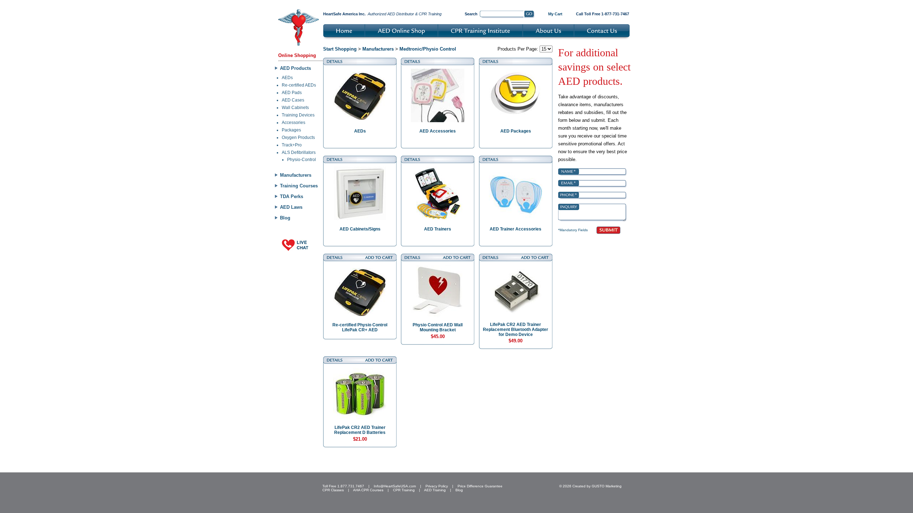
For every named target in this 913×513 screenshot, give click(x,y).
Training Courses (299, 185)
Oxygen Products (298, 137)
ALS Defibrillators (299, 152)
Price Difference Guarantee (480, 486)
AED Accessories (437, 131)
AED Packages (515, 131)
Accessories (293, 122)
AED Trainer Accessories (515, 229)
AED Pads (292, 92)
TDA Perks (291, 196)
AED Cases (293, 100)
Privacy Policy (436, 486)
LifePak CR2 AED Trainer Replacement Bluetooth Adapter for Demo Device (515, 329)
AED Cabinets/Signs (360, 229)
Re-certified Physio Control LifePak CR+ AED (359, 327)
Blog (285, 218)
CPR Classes (333, 490)
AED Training (435, 490)
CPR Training (404, 490)
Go (529, 15)
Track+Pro (292, 144)
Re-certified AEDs (299, 85)
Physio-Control (301, 159)
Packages (291, 130)
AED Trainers (437, 229)
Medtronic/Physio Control (427, 49)
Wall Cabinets (295, 107)
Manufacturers (295, 175)
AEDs (287, 77)
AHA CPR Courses (368, 490)
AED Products (295, 68)
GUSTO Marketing (607, 486)
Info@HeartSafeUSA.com (395, 486)
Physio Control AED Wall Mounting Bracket (438, 327)
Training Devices (298, 115)
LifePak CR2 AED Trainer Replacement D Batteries (360, 430)
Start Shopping (340, 49)
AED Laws (291, 207)
